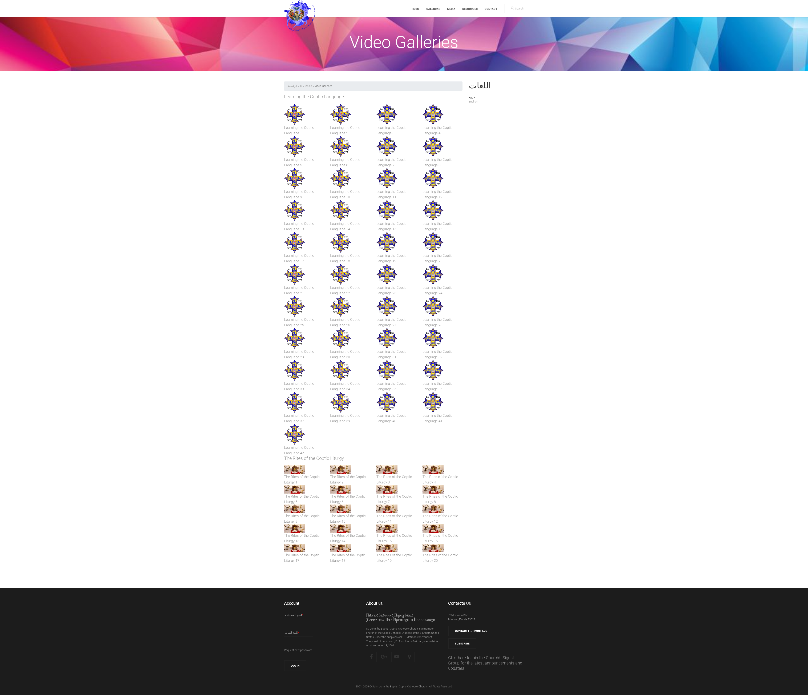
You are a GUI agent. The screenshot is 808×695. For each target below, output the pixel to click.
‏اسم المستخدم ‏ (293, 615)
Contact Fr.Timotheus (471, 630)
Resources (470, 9)
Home (415, 9)
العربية (472, 97)
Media (451, 9)
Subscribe (462, 643)
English (473, 101)
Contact (491, 9)
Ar (301, 86)
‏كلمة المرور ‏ (291, 632)
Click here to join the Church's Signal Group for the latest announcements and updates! (485, 663)
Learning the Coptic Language (314, 96)
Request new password (298, 650)
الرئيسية (292, 86)
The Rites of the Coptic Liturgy (314, 458)
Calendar (433, 9)
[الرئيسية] (300, 8)
